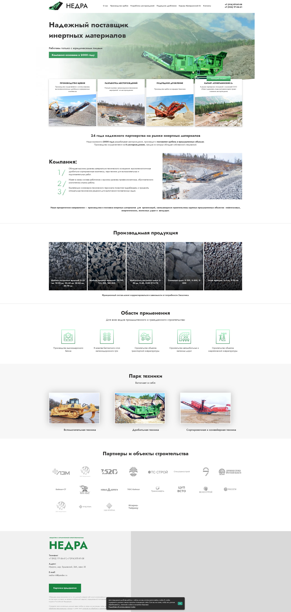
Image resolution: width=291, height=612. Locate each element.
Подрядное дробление (167, 6)
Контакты (207, 6)
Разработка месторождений (142, 6)
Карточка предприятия (65, 588)
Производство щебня (119, 6)
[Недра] (68, 6)
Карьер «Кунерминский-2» (190, 6)
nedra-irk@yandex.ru (58, 575)
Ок (180, 603)
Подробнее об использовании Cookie (122, 607)
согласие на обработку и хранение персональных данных (102, 608)
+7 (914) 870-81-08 (233, 4)
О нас (105, 6)
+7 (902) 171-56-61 (233, 7)
